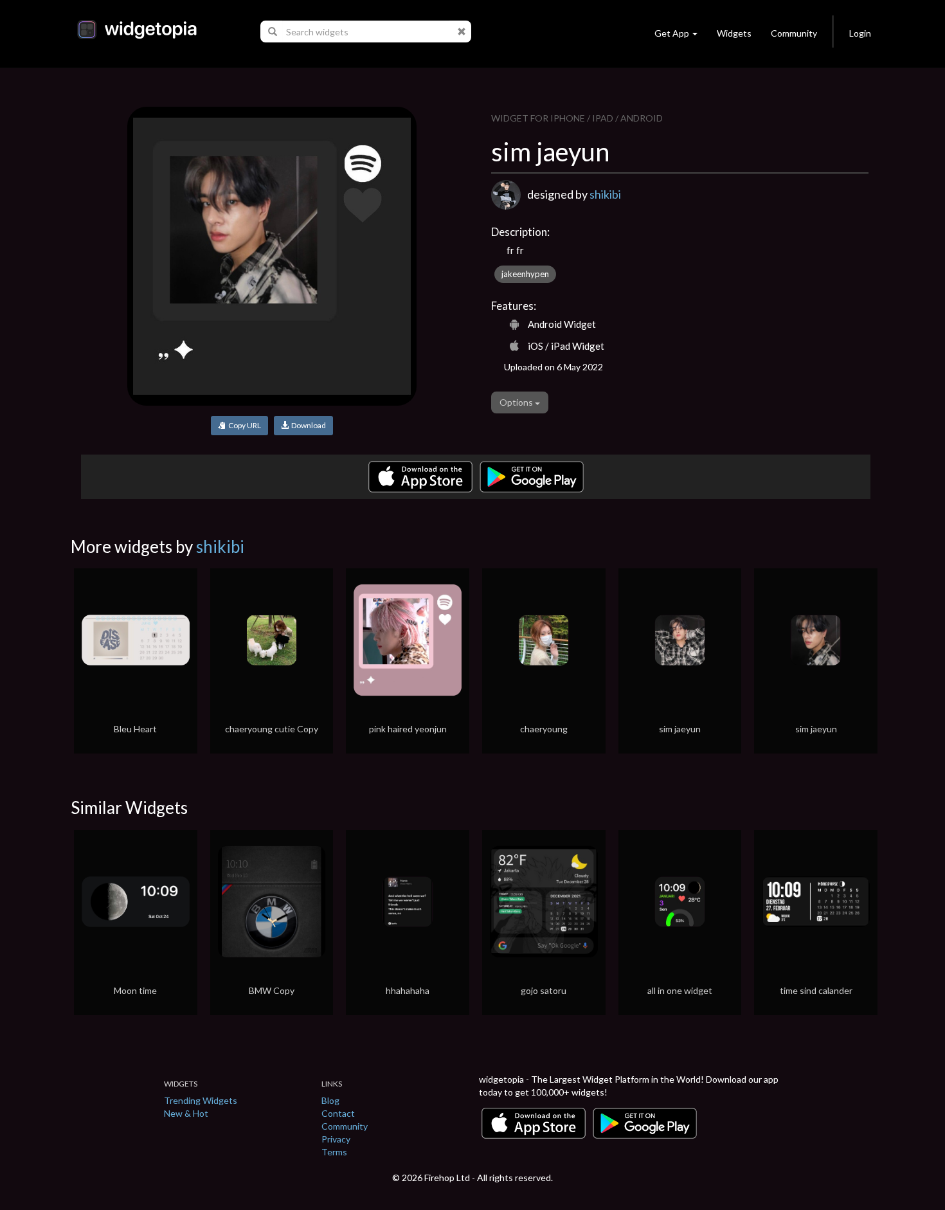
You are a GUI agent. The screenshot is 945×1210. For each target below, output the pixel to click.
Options (517, 402)
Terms (334, 1151)
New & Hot (186, 1113)
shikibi (605, 194)
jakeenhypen (525, 274)
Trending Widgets (200, 1100)
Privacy (335, 1138)
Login (860, 33)
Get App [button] (671, 33)
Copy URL (243, 425)
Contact (338, 1113)
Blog (330, 1100)
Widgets (734, 33)
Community (794, 33)
